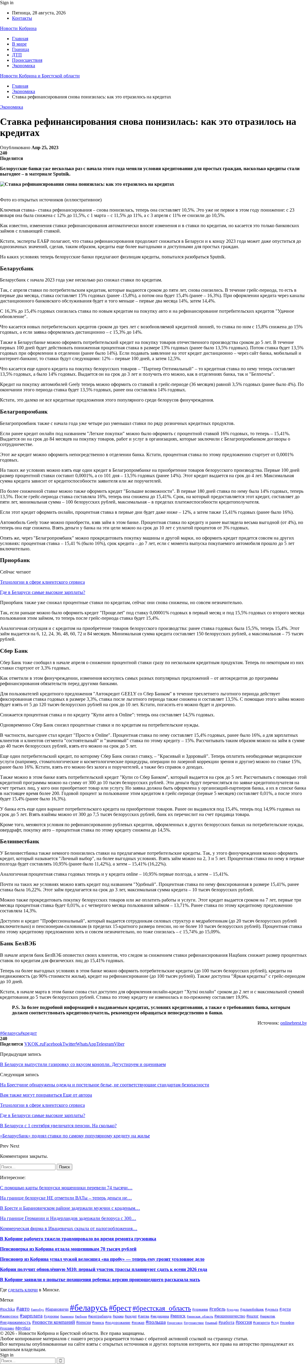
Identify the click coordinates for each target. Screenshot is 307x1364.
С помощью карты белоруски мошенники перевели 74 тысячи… (66, 1187)
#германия (200, 1309)
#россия (244, 1322)
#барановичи (57, 1309)
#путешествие (194, 1322)
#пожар (138, 1322)
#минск (178, 1315)
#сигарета (261, 1322)
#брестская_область (162, 1308)
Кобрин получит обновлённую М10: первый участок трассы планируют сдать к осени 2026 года (103, 1269)
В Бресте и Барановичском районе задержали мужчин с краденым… (70, 1208)
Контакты (22, 18)
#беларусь (10, 1033)
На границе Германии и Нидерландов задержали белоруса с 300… (68, 1218)
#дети (285, 1308)
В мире (19, 44)
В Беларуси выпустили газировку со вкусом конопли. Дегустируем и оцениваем (83, 1064)
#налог (252, 1316)
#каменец (67, 1316)
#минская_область (200, 1316)
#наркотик (267, 1316)
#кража (118, 1316)
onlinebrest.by (293, 1022)
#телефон (287, 1323)
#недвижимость (15, 1322)
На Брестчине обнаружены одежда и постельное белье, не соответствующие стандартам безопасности (104, 1084)
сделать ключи (23, 1289)
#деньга (271, 1309)
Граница (20, 49)
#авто (23, 1308)
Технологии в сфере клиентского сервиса (42, 582)
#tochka (7, 1308)
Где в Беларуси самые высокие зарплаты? (42, 592)
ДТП (17, 54)
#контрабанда (100, 1316)
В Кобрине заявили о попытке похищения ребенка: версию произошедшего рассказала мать (100, 1279)
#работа (226, 1322)
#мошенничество (229, 1316)
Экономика (23, 65)
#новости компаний (53, 1322)
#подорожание (117, 1322)
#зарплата (31, 1316)
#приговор (175, 1322)
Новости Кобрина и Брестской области (40, 75)
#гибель (217, 1308)
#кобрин (81, 1316)
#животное (9, 1316)
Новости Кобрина (18, 28)
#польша (156, 1322)
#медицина (160, 1316)
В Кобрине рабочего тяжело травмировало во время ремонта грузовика (78, 1238)
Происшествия (27, 60)
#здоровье (51, 1316)
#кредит (28, 1033)
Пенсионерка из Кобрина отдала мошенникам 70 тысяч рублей (68, 1248)
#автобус (37, 1309)
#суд (275, 1322)
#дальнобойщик (252, 1309)
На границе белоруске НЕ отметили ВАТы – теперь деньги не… (66, 1197)
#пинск (98, 1322)
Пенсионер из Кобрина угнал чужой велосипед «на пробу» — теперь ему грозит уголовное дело (102, 1259)
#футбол (22, 1328)
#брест (120, 1308)
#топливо (7, 1328)
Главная (20, 38)
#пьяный (211, 1322)
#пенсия (83, 1322)
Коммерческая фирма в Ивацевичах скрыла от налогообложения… (68, 1228)
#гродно (233, 1309)
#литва (143, 1316)
